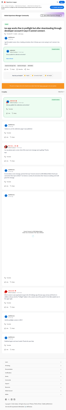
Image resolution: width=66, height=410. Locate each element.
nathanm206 (11, 290)
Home (2, 5)
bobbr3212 (12, 50)
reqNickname (11, 37)
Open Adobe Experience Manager (52, 15)
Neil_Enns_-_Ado (12, 146)
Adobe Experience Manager (20, 5)
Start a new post (43, 86)
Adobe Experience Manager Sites (34, 5)
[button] (57, 7)
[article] (33, 107)
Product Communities (9, 5)
